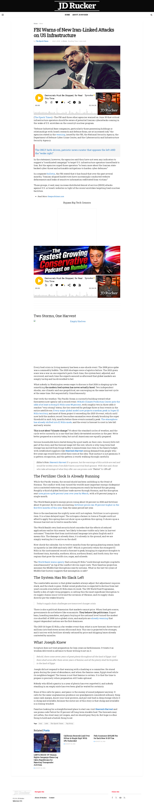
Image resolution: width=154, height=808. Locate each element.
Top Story (69, 723)
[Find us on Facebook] (112, 797)
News (41, 23)
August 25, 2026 (40, 768)
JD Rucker (20, 798)
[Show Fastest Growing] (77, 260)
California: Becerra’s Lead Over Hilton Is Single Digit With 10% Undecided (77, 738)
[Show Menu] (3, 15)
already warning (99, 618)
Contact (51, 798)
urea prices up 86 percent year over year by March (64, 493)
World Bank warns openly (51, 562)
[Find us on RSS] (124, 797)
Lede (46, 723)
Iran (40, 723)
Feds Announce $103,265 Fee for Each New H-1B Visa (106, 737)
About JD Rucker (80, 15)
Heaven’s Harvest (74, 450)
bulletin (51, 173)
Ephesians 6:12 (17, 801)
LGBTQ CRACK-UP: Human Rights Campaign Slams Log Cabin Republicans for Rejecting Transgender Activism (46, 760)
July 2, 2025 (56, 41)
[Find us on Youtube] (120, 797)
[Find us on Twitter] (116, 797)
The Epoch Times (42, 41)
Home (67, 15)
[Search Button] (151, 15)
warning (60, 134)
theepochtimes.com (55, 196)
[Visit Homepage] (77, 6)
